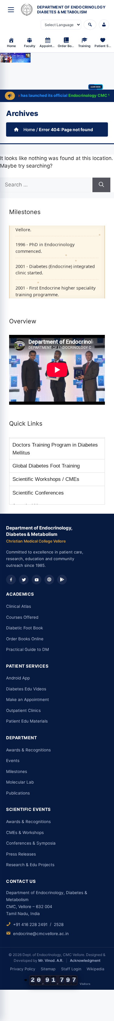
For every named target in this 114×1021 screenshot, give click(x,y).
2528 (59, 924)
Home (29, 129)
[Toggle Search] (90, 24)
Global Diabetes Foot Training (46, 466)
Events (12, 760)
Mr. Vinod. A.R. (50, 960)
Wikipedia (95, 969)
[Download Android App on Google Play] (62, 579)
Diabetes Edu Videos (26, 688)
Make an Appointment (27, 699)
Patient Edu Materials (27, 721)
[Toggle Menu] (11, 10)
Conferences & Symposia (31, 843)
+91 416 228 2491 (30, 924)
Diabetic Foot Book (24, 627)
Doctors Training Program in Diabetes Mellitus (55, 449)
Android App (18, 678)
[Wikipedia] (49, 579)
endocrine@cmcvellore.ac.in (41, 933)
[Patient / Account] (104, 24)
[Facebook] (11, 579)
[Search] (101, 185)
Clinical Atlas (18, 606)
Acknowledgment (85, 960)
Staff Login (71, 969)
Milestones (16, 771)
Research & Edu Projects (30, 864)
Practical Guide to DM (27, 649)
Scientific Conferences (38, 493)
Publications (18, 793)
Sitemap (48, 969)
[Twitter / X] (24, 579)
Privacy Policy (22, 969)
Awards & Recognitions (28, 749)
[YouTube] (36, 579)
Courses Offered (22, 617)
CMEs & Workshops (25, 832)
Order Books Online (24, 638)
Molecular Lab (20, 782)
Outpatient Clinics (23, 710)
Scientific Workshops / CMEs (45, 479)
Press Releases (21, 854)
